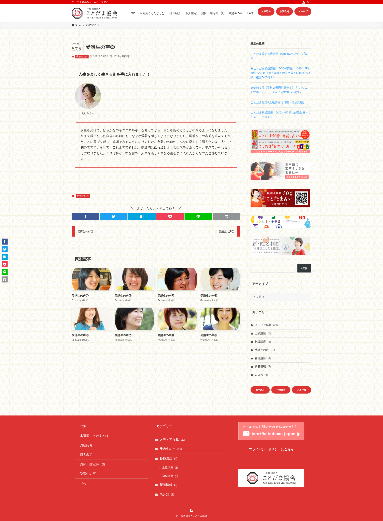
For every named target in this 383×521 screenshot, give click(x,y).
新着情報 (263, 366)
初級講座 (263, 341)
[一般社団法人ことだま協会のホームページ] (94, 13)
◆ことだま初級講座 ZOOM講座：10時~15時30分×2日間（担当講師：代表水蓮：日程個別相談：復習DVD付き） (280, 73)
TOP (83, 426)
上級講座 (263, 333)
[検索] (308, 2)
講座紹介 (86, 445)
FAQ (83, 483)
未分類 (261, 374)
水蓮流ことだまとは (94, 435)
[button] (85, 216)
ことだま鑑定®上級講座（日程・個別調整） (278, 102)
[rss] (303, 2)
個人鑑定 (86, 454)
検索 (304, 268)
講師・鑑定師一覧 (92, 464)
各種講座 (263, 358)
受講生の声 (81, 56)
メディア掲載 (266, 325)
